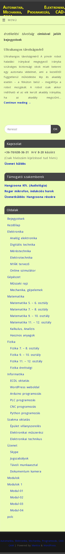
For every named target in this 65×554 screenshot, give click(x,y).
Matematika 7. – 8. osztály (29, 309)
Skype (14, 452)
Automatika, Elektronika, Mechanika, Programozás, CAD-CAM (34, 12)
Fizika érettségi (21, 368)
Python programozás (25, 413)
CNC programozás (23, 406)
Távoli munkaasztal (24, 465)
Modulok (13, 478)
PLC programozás (22, 400)
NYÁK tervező (19, 264)
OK (54, 129)
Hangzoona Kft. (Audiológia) (25, 185)
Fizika (11, 342)
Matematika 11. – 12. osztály (30, 322)
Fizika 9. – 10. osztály (25, 355)
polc (10, 517)
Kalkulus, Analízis (22, 329)
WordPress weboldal (24, 387)
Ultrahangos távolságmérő (23, 49)
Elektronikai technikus (26, 439)
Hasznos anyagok (22, 335)
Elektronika (15, 231)
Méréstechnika (20, 251)
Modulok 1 (14, 484)
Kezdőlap (13, 225)
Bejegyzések (15, 218)
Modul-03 (16, 504)
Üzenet (12, 445)
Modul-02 (16, 497)
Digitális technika (22, 244)
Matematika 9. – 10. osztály (30, 316)
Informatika (15, 374)
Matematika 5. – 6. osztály (29, 303)
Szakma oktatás (18, 419)
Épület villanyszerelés (25, 426)
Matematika (15, 296)
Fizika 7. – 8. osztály (24, 348)
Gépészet (14, 277)
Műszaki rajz (19, 283)
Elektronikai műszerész (26, 432)
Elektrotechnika (21, 257)
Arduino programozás (25, 393)
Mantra (36, 545)
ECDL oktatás (19, 381)
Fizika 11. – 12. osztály (26, 361)
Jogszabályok (19, 458)
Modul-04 (16, 510)
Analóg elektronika (23, 238)
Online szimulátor (23, 270)
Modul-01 (16, 491)
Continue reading (17, 102)
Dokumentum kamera (25, 471)
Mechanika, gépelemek (26, 290)
